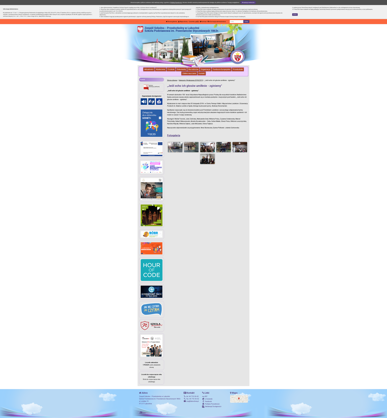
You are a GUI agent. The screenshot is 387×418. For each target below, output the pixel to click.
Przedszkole (238, 69)
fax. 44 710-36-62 (192, 399)
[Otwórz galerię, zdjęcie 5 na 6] (240, 147)
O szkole (171, 69)
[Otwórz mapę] (239, 399)
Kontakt (202, 73)
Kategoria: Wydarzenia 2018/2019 (191, 80)
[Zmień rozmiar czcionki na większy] (196, 21)
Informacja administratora (217, 21)
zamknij (295, 14)
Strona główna (172, 21)
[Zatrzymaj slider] (212, 58)
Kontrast (204, 21)
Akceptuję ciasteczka (248, 2)
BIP (205, 396)
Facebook (208, 401)
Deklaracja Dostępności (212, 406)
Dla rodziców (193, 69)
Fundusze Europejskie (221, 69)
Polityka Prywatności (212, 404)
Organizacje (205, 69)
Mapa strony (183, 21)
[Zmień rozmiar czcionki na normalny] (195, 21)
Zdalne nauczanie (189, 73)
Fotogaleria (173, 135)
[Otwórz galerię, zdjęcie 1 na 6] (175, 147)
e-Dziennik (208, 399)
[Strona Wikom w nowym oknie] (142, 412)
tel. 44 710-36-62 (192, 396)
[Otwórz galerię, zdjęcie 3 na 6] (207, 147)
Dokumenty (181, 69)
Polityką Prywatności (176, 2)
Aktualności (148, 69)
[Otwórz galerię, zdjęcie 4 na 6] (223, 147)
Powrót (142, 79)
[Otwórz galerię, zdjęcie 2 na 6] (191, 147)
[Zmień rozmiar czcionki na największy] (198, 21)
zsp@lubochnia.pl (192, 401)
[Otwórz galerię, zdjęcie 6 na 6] (207, 159)
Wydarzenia (160, 69)
